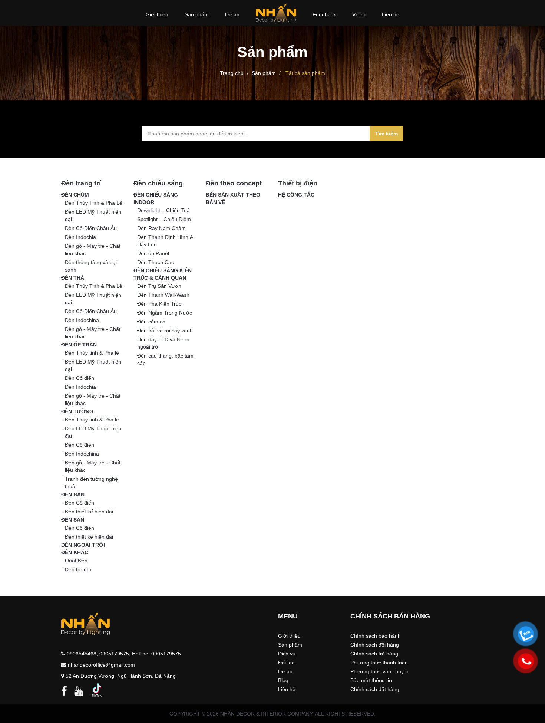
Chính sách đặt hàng (374, 689)
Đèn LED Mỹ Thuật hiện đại (93, 215)
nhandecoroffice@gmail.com (101, 665)
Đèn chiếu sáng (158, 183)
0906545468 (81, 654)
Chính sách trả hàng (374, 654)
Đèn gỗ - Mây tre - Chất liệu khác (92, 249)
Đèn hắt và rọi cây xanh (165, 330)
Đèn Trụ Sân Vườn (159, 286)
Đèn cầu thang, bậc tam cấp (165, 359)
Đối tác (286, 663)
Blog (283, 680)
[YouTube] (78, 693)
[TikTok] (96, 690)
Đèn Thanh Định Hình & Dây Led (165, 240)
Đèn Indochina (82, 320)
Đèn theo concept (234, 183)
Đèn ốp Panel (153, 253)
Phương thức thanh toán (379, 663)
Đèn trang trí (81, 183)
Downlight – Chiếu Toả (163, 210)
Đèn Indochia (80, 237)
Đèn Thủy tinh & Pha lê (92, 353)
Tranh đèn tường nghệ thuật (91, 482)
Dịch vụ (286, 654)
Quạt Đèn (76, 560)
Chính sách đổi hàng (374, 645)
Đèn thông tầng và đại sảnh (91, 266)
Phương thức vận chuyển (380, 671)
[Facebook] (64, 693)
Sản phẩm (264, 73)
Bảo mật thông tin (371, 680)
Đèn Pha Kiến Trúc (159, 304)
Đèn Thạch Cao (155, 262)
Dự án (285, 671)
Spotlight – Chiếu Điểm (164, 219)
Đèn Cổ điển (79, 378)
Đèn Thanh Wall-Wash (163, 295)
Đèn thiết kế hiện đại (89, 512)
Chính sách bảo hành (375, 636)
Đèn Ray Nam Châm (161, 228)
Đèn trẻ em (78, 569)
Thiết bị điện (297, 183)
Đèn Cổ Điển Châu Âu (91, 228)
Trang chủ (232, 73)
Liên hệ (390, 14)
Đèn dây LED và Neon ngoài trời (163, 343)
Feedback (324, 14)
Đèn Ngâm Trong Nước (164, 313)
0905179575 (114, 654)
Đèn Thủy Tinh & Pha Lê (93, 203)
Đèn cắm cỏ (151, 322)
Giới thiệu (289, 636)
